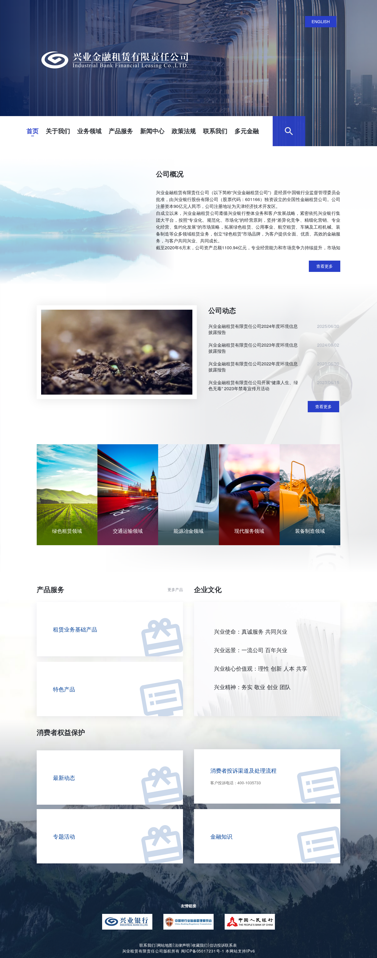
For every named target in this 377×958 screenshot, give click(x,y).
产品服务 (121, 130)
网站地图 (164, 945)
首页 (32, 130)
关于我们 (58, 130)
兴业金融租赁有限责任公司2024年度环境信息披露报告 (253, 329)
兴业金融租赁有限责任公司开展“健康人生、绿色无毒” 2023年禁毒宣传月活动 (253, 385)
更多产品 (175, 589)
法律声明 (182, 945)
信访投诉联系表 (223, 945)
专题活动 (64, 836)
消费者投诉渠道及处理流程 (243, 775)
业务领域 (89, 130)
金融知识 (221, 836)
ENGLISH (321, 21)
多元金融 (247, 130)
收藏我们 (200, 945)
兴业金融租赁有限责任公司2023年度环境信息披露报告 (253, 348)
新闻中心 (152, 130)
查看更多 (324, 266)
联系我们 (215, 130)
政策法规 (184, 130)
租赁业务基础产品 (75, 629)
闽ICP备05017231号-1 (202, 951)
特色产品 (64, 689)
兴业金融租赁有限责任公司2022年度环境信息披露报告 (253, 367)
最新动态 (64, 778)
